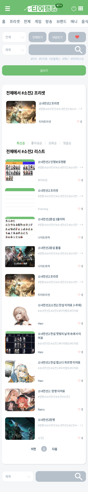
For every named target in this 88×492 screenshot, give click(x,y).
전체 (27, 21)
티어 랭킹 (40, 8)
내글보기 (57, 37)
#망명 (42, 109)
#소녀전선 (50, 109)
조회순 (53, 143)
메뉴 (80, 8)
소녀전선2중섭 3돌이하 (51, 219)
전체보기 (37, 37)
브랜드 (61, 21)
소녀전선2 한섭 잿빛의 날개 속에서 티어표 (59, 336)
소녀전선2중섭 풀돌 (49, 248)
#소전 (59, 396)
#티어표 (74, 311)
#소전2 (54, 311)
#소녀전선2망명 (78, 109)
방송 (48, 21)
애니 (74, 21)
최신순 (21, 143)
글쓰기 (44, 70)
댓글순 (67, 143)
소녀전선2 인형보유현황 (52, 162)
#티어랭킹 (64, 311)
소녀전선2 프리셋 (49, 103)
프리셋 (15, 21)
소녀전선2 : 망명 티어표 (51, 391)
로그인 (73, 8)
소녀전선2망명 (46, 420)
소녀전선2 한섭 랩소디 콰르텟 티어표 (59, 362)
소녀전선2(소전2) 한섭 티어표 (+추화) (60, 305)
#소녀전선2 (63, 109)
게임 (38, 21)
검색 (79, 49)
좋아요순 (36, 143)
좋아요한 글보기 (77, 37)
